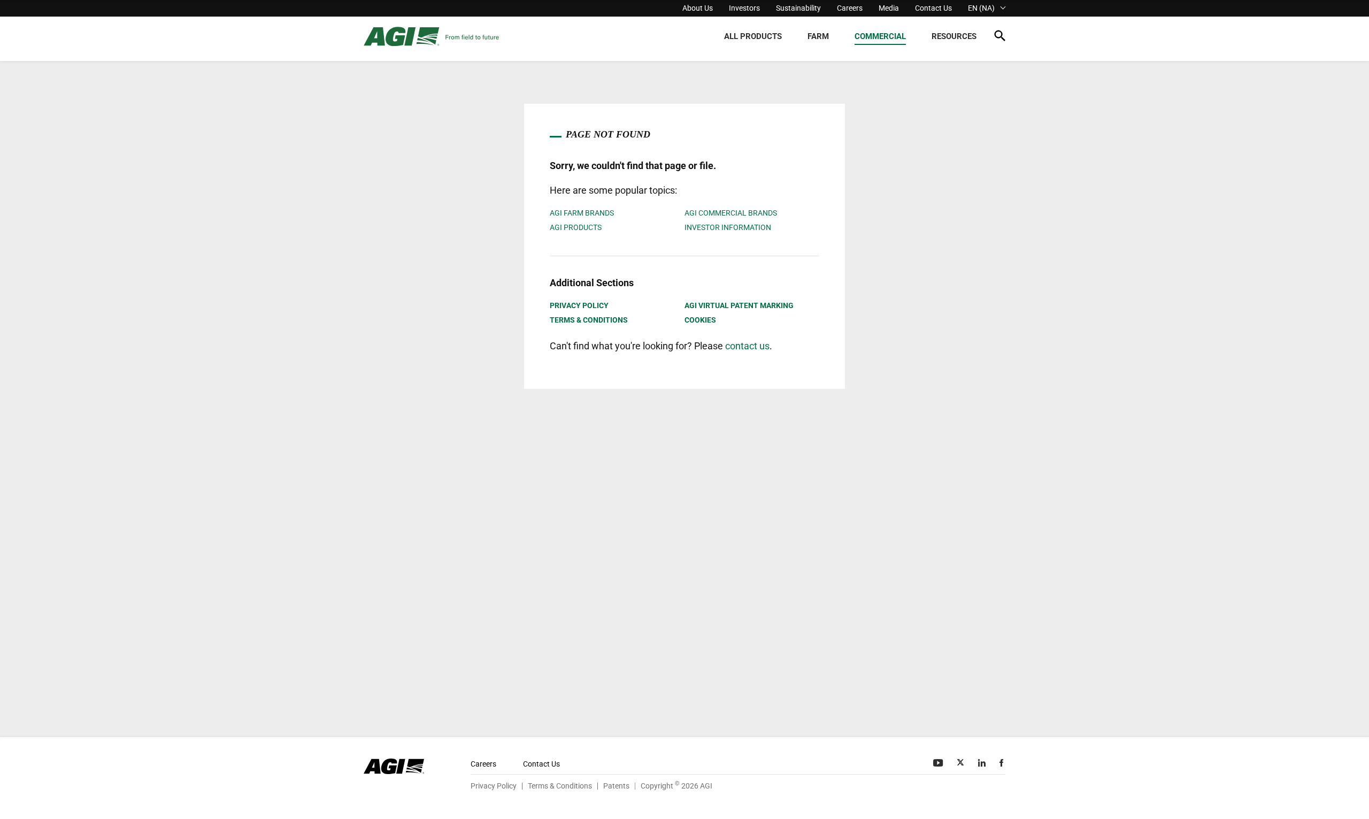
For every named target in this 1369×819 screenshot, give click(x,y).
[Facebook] (1002, 763)
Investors (744, 8)
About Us (697, 8)
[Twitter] (961, 763)
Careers (850, 8)
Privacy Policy (579, 305)
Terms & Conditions (589, 320)
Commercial (880, 36)
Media (889, 8)
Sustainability (798, 8)
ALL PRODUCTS (753, 36)
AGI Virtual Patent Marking (739, 305)
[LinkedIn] (983, 763)
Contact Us (933, 8)
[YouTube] (939, 763)
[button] (999, 37)
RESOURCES (954, 36)
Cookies (700, 320)
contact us (747, 345)
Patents (616, 786)
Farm (818, 36)
